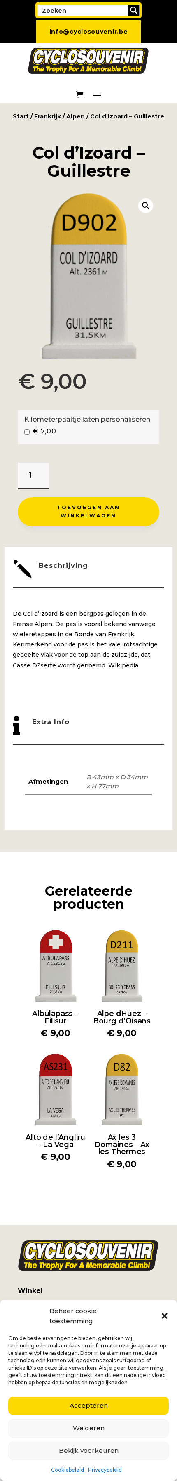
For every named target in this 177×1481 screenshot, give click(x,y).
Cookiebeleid (67, 1470)
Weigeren (89, 1428)
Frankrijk (47, 116)
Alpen (75, 116)
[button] (165, 1316)
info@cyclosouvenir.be (88, 31)
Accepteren (89, 1405)
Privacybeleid (105, 1470)
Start (21, 116)
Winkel (30, 1291)
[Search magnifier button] (134, 10)
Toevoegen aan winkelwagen (88, 511)
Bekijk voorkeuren (89, 1450)
